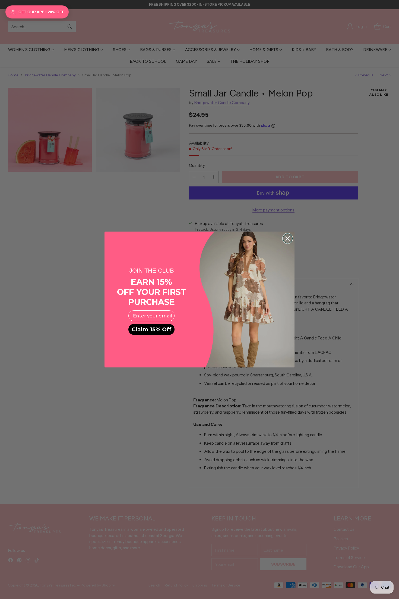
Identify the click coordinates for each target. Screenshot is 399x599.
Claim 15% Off (152, 329)
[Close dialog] (287, 238)
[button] (37, 11)
